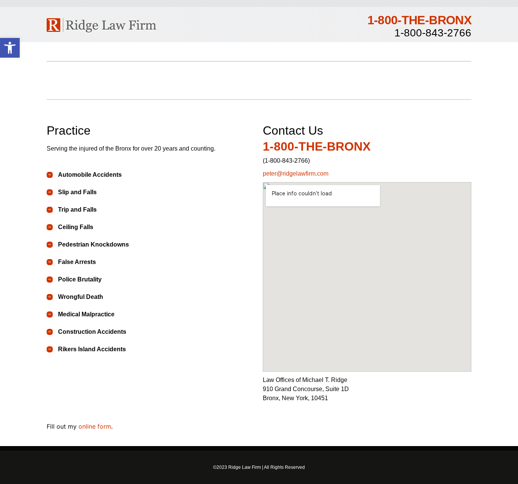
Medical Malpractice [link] (86, 314)
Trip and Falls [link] (77, 209)
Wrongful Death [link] (80, 297)
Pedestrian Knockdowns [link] (93, 244)
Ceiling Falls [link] (75, 227)
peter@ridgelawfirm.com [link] (295, 173)
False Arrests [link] (77, 262)
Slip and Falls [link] (77, 192)
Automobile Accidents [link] (90, 174)
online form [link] (94, 426)
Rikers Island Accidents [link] (92, 349)
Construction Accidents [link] (92, 331)
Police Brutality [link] (80, 279)
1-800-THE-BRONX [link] (316, 146)
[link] (10, 48)
